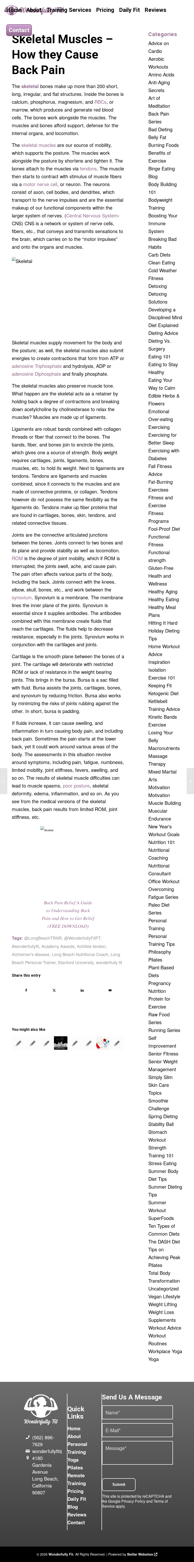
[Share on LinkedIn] (82, 990)
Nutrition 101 (161, 842)
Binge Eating (161, 168)
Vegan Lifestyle (164, 1296)
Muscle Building (164, 802)
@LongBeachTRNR (43, 938)
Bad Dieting (160, 129)
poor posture (76, 785)
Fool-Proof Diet (164, 528)
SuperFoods (161, 1218)
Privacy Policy (133, 1501)
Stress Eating (162, 1163)
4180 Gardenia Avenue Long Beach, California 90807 (45, 1475)
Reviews (76, 1514)
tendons (88, 168)
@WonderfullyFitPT (82, 938)
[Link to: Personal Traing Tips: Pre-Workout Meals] (74, 1043)
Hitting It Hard (162, 622)
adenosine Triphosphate (37, 365)
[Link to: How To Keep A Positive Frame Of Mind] (32, 1043)
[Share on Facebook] (26, 990)
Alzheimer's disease (30, 954)
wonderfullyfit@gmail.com (59, 1451)
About (74, 1436)
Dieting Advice (163, 332)
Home (73, 1428)
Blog (153, 176)
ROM (17, 558)
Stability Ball (161, 1124)
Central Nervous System (92, 215)
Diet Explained (163, 325)
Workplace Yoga (165, 1351)
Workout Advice (164, 1327)
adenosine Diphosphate (36, 373)
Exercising (159, 426)
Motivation (159, 787)
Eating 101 (159, 356)
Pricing (75, 1490)
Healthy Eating (163, 599)
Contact (76, 1522)
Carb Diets (159, 254)
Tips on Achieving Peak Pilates (164, 1257)
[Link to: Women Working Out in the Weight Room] (88, 1043)
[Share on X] (54, 990)
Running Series (164, 1030)
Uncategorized (163, 1288)
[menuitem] (14, 10)
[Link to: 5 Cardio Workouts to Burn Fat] (116, 1043)
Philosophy (159, 951)
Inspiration (159, 661)
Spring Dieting (163, 1116)
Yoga (153, 1359)
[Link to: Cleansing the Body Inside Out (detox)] (46, 1043)
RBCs (100, 101)
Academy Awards (58, 946)
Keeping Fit (160, 685)
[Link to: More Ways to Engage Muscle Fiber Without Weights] (103, 1043)
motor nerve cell (40, 184)
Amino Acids (161, 74)
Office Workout (164, 881)
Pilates (155, 959)
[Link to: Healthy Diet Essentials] (18, 1043)
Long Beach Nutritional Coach (80, 954)
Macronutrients (164, 748)
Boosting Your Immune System (162, 223)
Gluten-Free (160, 567)
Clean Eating (161, 262)
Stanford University (76, 962)
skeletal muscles (38, 144)
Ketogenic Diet (163, 693)
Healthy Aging (162, 591)
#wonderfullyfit (25, 946)
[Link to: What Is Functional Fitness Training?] (60, 1043)
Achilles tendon (91, 946)
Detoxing (157, 285)
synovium (22, 597)
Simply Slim (160, 1077)
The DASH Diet (164, 1241)
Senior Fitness (163, 1053)
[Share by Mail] (110, 990)
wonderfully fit (109, 962)
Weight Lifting (162, 1304)
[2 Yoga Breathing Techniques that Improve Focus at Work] (3, 781)
